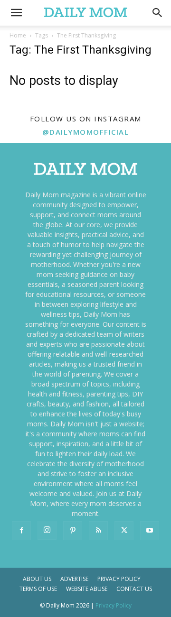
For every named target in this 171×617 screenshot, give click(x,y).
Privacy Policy (119, 579)
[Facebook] (21, 530)
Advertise (74, 579)
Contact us (134, 589)
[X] (123, 530)
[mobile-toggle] (16, 13)
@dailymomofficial (85, 132)
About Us (37, 579)
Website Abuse (86, 589)
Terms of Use (38, 589)
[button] (157, 13)
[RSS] (98, 530)
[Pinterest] (72, 530)
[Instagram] (47, 530)
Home (18, 35)
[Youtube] (149, 530)
